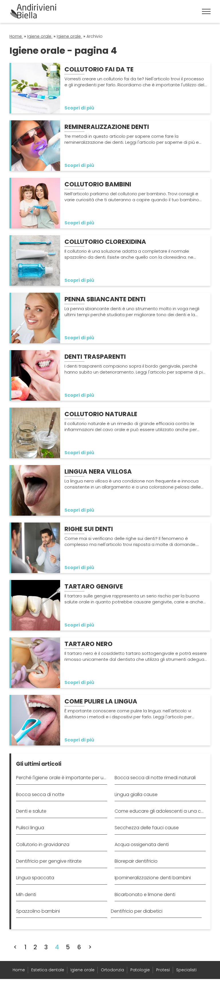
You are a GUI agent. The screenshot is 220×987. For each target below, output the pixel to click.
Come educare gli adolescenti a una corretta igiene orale (160, 811)
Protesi (163, 970)
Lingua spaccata (35, 877)
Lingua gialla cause (136, 794)
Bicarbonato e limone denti (145, 894)
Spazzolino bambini (38, 911)
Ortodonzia (112, 970)
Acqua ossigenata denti (142, 844)
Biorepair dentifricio (136, 861)
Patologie (140, 970)
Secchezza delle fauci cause (147, 827)
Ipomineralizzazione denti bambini (153, 877)
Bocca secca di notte (40, 794)
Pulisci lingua (30, 827)
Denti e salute (31, 811)
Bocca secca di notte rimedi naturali (155, 777)
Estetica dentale (47, 970)
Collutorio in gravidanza (42, 844)
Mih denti (26, 894)
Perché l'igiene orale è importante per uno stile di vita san (61, 777)
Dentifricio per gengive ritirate (49, 861)
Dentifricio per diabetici (136, 911)
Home (19, 970)
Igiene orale (82, 970)
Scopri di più (79, 108)
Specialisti (186, 970)
